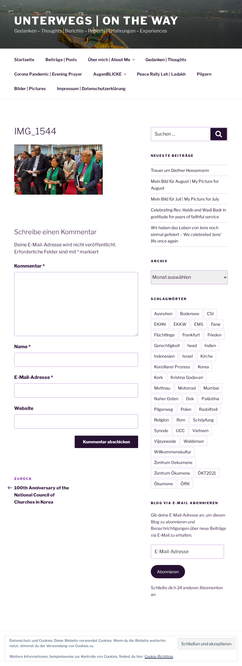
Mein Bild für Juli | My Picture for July (185, 198)
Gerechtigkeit (167, 345)
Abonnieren (168, 571)
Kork (158, 377)
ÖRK (185, 483)
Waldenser (194, 441)
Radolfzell (208, 409)
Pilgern (204, 73)
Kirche (206, 356)
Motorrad (187, 387)
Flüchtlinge (164, 334)
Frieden (214, 334)
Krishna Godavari (187, 377)
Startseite (24, 59)
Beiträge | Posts (61, 59)
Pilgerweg (163, 409)
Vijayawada (165, 441)
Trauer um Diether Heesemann (180, 170)
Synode (161, 430)
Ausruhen (163, 313)
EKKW (180, 324)
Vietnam (200, 430)
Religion (161, 419)
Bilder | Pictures (30, 88)
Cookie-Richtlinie (159, 656)
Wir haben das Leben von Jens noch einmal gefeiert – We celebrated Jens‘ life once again (186, 234)
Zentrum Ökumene (172, 473)
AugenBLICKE (107, 73)
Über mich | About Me (109, 59)
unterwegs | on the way (96, 20)
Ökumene (163, 483)
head (192, 345)
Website (23, 408)
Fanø (215, 324)
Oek (190, 398)
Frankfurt (191, 334)
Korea (203, 366)
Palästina (210, 398)
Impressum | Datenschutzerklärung (91, 88)
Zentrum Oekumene (173, 462)
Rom (180, 419)
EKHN (160, 324)
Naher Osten (166, 398)
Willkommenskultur (172, 451)
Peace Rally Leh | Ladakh (161, 73)
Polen (186, 409)
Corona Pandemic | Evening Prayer (48, 73)
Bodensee (189, 313)
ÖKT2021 (207, 473)
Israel (187, 356)
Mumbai (211, 387)
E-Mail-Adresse (33, 377)
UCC (180, 430)
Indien (210, 345)
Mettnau (162, 387)
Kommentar (29, 266)
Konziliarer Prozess (172, 366)
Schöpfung (203, 419)
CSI (210, 313)
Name (22, 346)
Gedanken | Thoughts (165, 59)
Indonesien (164, 356)
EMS (198, 324)
